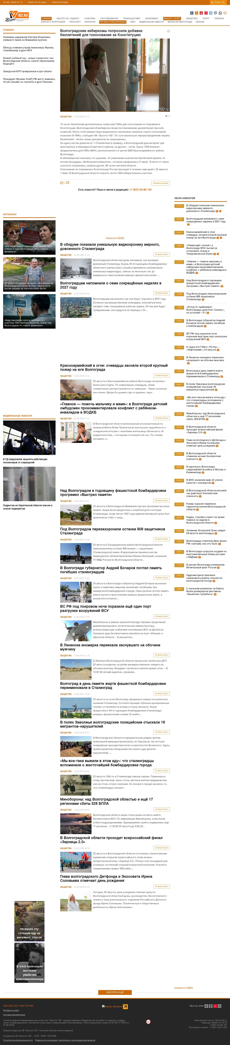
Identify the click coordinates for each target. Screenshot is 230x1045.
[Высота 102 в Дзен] (206, 13)
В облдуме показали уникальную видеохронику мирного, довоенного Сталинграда (205, 208)
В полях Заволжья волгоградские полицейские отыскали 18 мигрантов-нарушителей (205, 387)
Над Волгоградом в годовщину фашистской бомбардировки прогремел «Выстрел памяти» (204, 283)
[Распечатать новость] (168, 31)
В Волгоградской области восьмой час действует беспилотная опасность (206, 493)
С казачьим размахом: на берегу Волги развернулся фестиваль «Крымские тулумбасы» (205, 591)
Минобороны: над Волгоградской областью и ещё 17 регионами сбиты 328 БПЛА (205, 416)
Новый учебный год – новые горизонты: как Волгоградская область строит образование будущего (28, 61)
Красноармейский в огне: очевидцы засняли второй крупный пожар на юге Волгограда (206, 235)
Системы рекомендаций (14, 1015)
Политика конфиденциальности (18, 1040)
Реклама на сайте (11, 1010)
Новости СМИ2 (115, 238)
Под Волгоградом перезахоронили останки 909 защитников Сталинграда (206, 297)
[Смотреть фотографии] (216, 211)
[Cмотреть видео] (220, 211)
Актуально (10, 215)
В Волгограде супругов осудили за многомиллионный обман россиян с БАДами (206, 554)
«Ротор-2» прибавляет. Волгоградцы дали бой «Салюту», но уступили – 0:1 (205, 310)
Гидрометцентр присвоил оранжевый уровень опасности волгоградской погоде (204, 578)
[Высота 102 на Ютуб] (201, 13)
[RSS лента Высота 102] (219, 1006)
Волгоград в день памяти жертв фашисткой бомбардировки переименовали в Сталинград (204, 374)
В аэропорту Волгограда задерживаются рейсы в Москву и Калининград (206, 470)
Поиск (217, 2)
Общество (66, 117)
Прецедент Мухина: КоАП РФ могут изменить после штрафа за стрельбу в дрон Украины (29, 80)
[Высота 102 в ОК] (196, 13)
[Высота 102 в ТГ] (211, 13)
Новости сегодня (37, 2)
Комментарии (160, 183)
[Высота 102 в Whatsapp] (220, 13)
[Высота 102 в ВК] (192, 13)
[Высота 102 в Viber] (215, 13)
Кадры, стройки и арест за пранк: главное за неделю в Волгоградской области (205, 520)
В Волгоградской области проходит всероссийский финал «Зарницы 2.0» (204, 430)
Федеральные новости (17, 416)
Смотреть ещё (115, 992)
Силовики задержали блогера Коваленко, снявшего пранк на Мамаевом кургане (27, 38)
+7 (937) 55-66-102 (140, 190)
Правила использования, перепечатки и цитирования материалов (65, 1040)
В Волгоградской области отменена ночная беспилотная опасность (203, 456)
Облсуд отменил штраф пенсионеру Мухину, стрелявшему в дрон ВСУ (28, 49)
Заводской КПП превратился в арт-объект (27, 71)
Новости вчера (60, 2)
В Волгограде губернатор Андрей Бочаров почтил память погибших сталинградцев (205, 323)
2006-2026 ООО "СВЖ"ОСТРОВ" (18, 1006)
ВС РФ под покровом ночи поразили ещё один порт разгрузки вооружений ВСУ (206, 337)
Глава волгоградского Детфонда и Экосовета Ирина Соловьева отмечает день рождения (206, 443)
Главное (8, 30)
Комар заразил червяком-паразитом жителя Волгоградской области (205, 507)
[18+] (225, 13)
